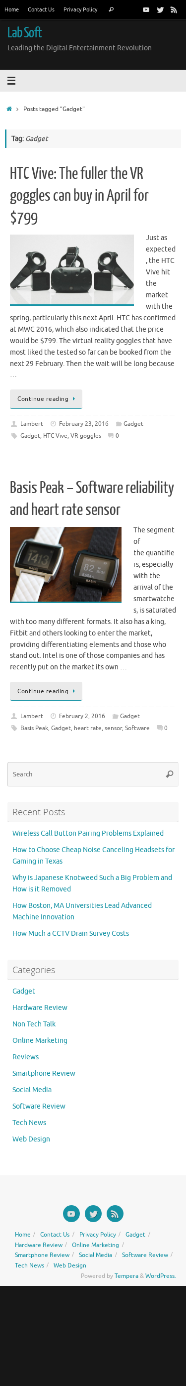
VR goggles (85, 436)
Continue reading (42, 399)
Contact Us (41, 9)
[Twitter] (160, 9)
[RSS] (174, 9)
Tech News (29, 1123)
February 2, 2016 (82, 716)
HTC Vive (55, 436)
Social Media (32, 1090)
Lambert (31, 424)
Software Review (38, 1106)
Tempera (126, 1276)
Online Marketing (39, 1040)
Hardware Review (39, 1008)
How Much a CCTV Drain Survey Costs (70, 933)
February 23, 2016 (84, 424)
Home (11, 9)
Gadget (133, 424)
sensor (113, 728)
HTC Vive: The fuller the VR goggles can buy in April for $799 (79, 196)
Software (137, 728)
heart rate (88, 728)
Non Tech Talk (34, 1024)
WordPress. (160, 1276)
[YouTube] (146, 9)
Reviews (25, 1057)
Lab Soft (24, 33)
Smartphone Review (43, 1073)
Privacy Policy (80, 9)
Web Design (31, 1139)
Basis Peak (34, 728)
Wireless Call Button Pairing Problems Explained (88, 833)
